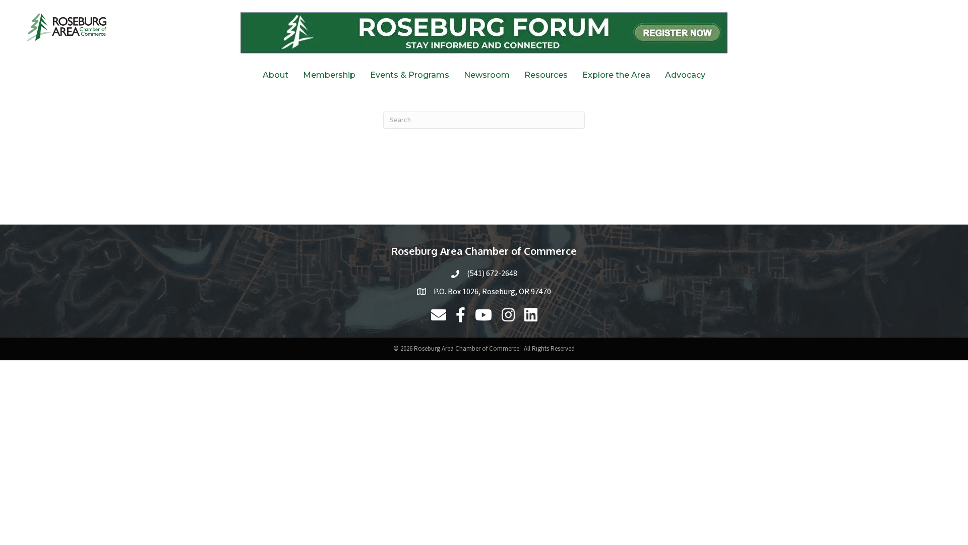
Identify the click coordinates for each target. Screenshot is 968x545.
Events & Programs (409, 75)
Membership (329, 75)
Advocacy (685, 75)
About (275, 75)
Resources (546, 75)
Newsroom (487, 75)
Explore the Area (616, 75)
